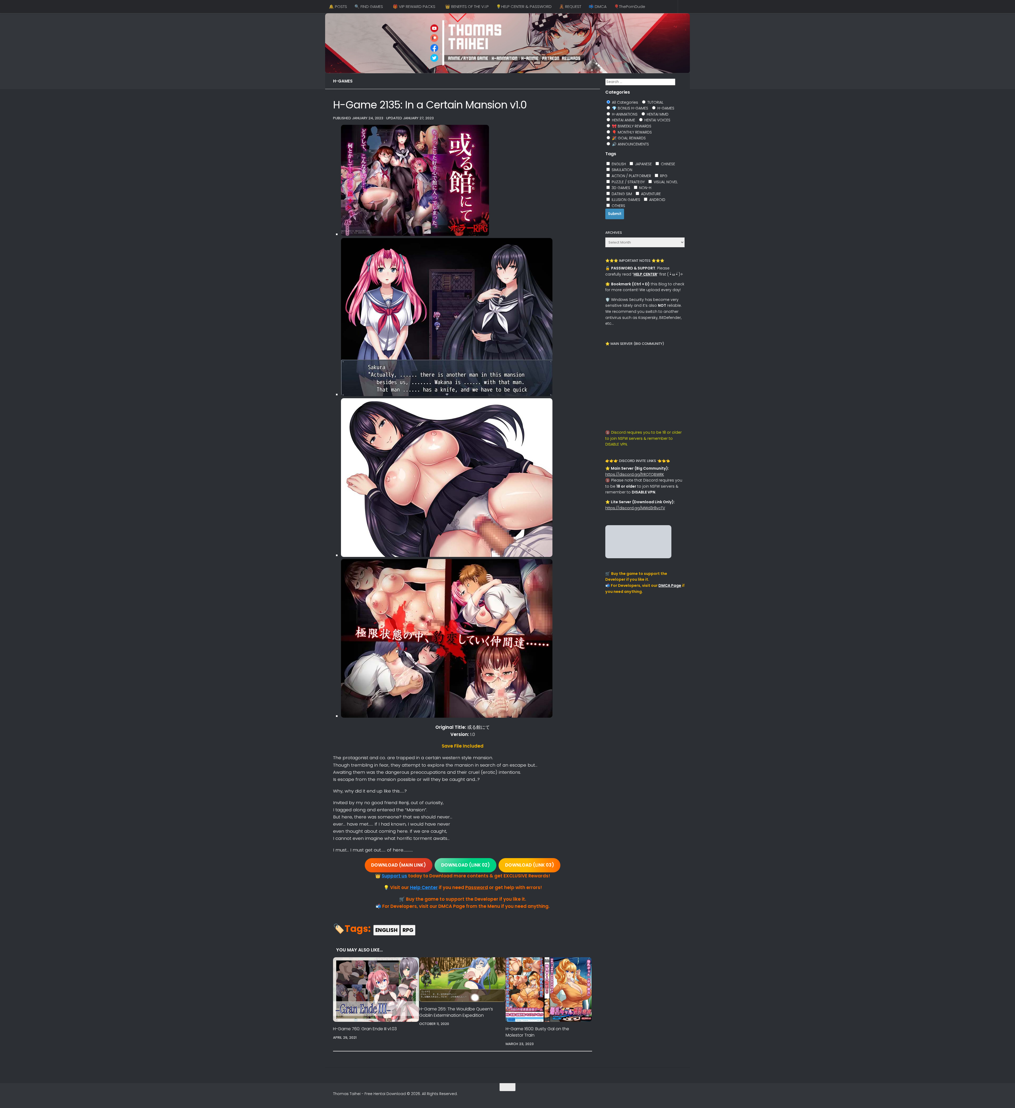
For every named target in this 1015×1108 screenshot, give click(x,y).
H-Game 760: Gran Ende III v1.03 (365, 1029)
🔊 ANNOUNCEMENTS (630, 144)
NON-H (644, 187)
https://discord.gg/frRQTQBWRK (634, 474)
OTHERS (618, 205)
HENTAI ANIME (623, 120)
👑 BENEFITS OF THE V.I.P (467, 6)
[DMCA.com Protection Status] (638, 557)
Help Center (424, 887)
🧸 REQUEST (570, 6)
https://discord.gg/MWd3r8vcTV (635, 508)
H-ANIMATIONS (624, 114)
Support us (394, 876)
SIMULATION (621, 169)
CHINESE (667, 164)
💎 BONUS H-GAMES (629, 108)
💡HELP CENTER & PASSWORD (524, 6)
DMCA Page (669, 585)
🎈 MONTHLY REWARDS (631, 132)
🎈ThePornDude (629, 6)
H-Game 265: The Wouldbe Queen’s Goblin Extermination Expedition (456, 1012)
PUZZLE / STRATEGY (628, 182)
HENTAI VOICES (656, 120)
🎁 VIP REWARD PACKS (414, 6)
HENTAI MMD (657, 114)
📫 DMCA (598, 6)
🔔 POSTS (338, 6)
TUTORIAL (654, 102)
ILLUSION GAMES (625, 199)
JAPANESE (643, 164)
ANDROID (656, 199)
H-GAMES (343, 81)
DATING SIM (621, 193)
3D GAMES (620, 187)
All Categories (624, 102)
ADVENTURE (650, 193)
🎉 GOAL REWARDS (628, 138)
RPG (408, 930)
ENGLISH (386, 930)
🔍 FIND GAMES (368, 6)
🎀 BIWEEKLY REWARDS (631, 126)
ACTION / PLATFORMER (631, 175)
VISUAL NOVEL (665, 182)
